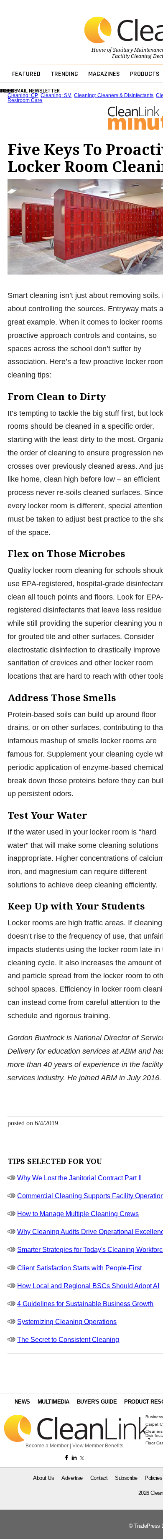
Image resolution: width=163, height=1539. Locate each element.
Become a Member (47, 1446)
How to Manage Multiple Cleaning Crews (78, 1213)
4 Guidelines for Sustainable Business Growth (85, 1303)
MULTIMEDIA (53, 1402)
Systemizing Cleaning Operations (67, 1321)
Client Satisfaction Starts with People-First (79, 1268)
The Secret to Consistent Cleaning (68, 1339)
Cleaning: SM (56, 95)
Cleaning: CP (23, 95)
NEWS (22, 1402)
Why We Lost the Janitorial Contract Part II (79, 1178)
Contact (99, 1478)
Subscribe (126, 1478)
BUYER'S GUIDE (97, 1402)
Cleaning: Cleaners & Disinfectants (113, 95)
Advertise (72, 1478)
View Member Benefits (97, 1446)
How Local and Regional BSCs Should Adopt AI (88, 1285)
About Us (43, 1478)
